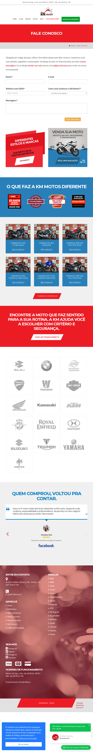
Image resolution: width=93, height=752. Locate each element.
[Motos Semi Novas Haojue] (46, 385)
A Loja (21, 19)
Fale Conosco (12, 624)
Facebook (12, 648)
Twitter (11, 651)
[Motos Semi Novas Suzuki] (19, 444)
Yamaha (53, 630)
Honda (52, 601)
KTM (51, 608)
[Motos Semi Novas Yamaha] (73, 444)
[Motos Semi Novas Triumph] (46, 444)
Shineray (53, 619)
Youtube (12, 657)
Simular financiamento (47, 337)
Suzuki (52, 623)
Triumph (53, 627)
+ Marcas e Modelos (47, 296)
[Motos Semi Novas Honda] (19, 405)
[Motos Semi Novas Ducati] (19, 385)
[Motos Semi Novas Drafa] (73, 366)
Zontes (52, 634)
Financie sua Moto (14, 620)
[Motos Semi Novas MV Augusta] (19, 425)
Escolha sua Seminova (70, 19)
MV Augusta (54, 612)
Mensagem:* (11, 100)
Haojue (52, 593)
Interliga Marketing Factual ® (80, 705)
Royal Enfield (54, 615)
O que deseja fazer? (52, 19)
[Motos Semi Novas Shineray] (73, 425)
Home (15, 19)
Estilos (35, 19)
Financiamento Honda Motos (18, 682)
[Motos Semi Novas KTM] (73, 405)
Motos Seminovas (14, 613)
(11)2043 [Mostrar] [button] (13, 594)
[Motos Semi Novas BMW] (46, 366)
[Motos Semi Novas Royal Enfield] (46, 425)
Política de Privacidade (15, 628)
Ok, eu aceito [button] (23, 744)
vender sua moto (35, 65)
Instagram (12, 654)
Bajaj (51, 578)
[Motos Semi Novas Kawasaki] (46, 405)
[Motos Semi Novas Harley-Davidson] (73, 385)
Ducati (52, 589)
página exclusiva (60, 65)
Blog (41, 19)
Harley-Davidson (56, 597)
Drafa (52, 586)
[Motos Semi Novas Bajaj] (19, 366)
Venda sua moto (13, 616)
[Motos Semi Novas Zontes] (19, 464)
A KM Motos (11, 609)
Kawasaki (53, 604)
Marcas (28, 19)
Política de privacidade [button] (28, 738)
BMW (52, 582)
